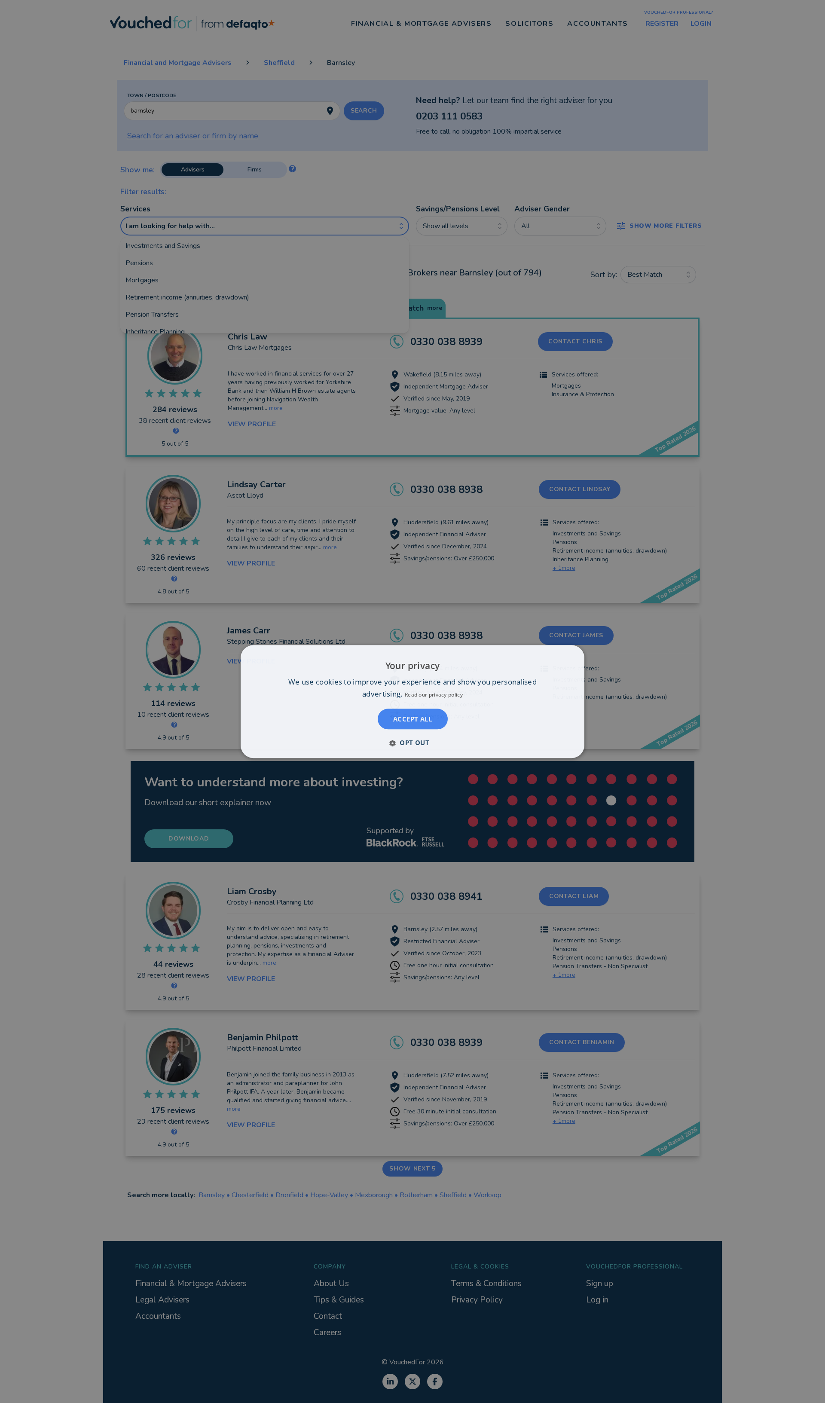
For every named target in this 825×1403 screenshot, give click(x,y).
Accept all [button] (412, 719)
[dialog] (412, 701)
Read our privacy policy (434, 694)
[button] (412, 742)
